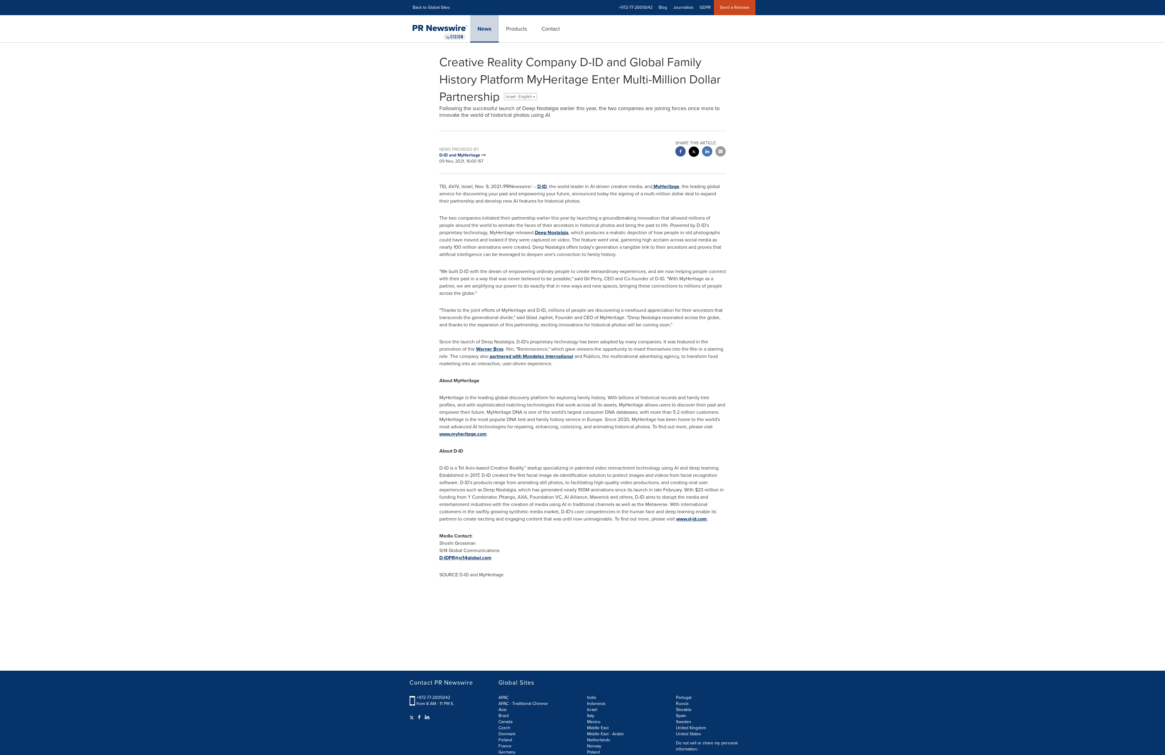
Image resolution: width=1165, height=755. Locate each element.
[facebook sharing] (680, 152)
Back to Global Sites (431, 7)
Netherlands (598, 740)
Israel (592, 709)
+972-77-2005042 (433, 697)
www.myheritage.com (463, 433)
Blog (663, 7)
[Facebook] (419, 717)
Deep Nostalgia (552, 232)
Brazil (503, 716)
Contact (551, 29)
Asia (502, 709)
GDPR (705, 7)
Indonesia (596, 703)
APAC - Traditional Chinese (523, 703)
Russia (682, 703)
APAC (503, 697)
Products (516, 29)
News (484, 29)
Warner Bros (490, 348)
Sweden (683, 722)
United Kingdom (691, 728)
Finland (505, 740)
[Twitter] (412, 717)
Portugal (683, 697)
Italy (590, 716)
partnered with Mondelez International (531, 356)
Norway (594, 746)
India (591, 697)
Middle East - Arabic (605, 734)
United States (688, 734)
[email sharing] (720, 152)
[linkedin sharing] (707, 152)
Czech (504, 728)
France (505, 746)
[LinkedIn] (427, 717)
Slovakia (683, 709)
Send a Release (734, 7)
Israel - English (519, 96)
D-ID (542, 186)
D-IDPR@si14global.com (465, 557)
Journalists (683, 7)
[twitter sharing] (694, 152)
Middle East (598, 728)
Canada (505, 722)
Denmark (506, 734)
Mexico (593, 722)
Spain (681, 716)
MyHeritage (665, 186)
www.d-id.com (691, 518)
